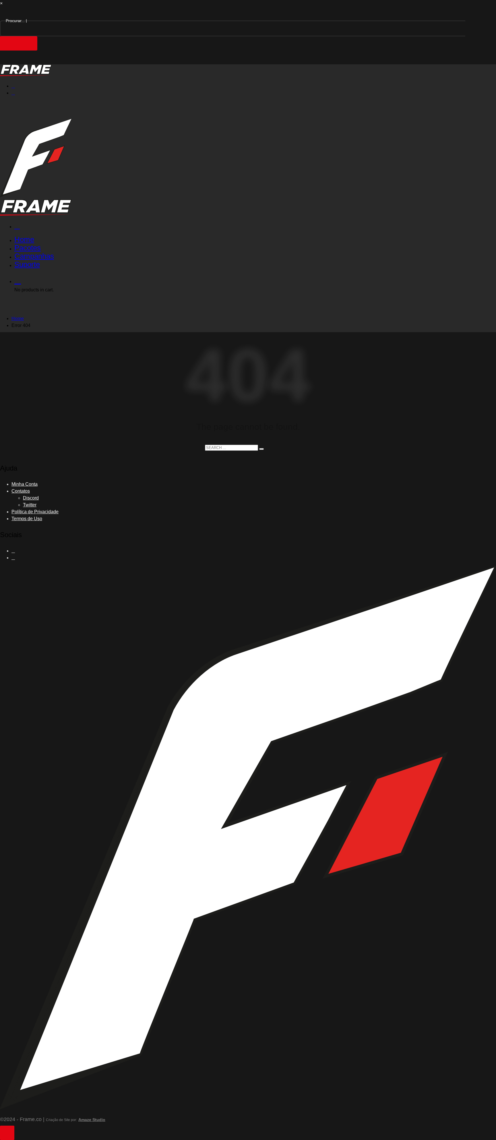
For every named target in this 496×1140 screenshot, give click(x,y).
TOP (7, 1133)
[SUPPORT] (253, 225)
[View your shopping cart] (253, 280)
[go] (261, 449)
